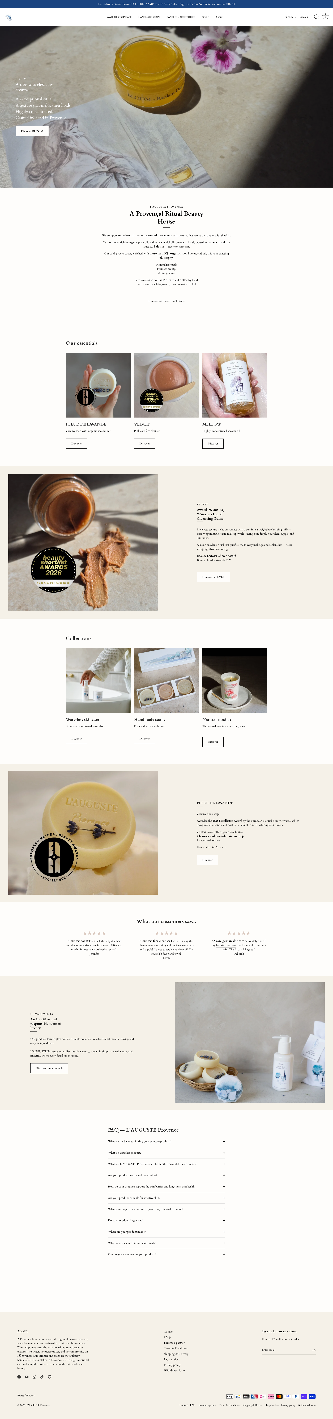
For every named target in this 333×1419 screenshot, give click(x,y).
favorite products (226, 945)
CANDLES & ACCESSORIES (181, 17)
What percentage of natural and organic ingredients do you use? (145, 1209)
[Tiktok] (42, 1377)
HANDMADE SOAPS (149, 17)
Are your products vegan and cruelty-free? (132, 1175)
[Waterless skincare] (98, 680)
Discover (76, 444)
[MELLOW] (234, 385)
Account (304, 17)
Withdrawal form (174, 1370)
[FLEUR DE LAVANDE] (98, 385)
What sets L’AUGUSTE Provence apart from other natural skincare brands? (152, 1164)
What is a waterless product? (124, 1153)
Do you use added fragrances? (125, 1220)
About (219, 17)
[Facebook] (19, 1377)
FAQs (167, 1337)
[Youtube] (26, 1377)
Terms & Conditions (176, 1348)
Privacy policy (172, 1365)
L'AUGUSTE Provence (38, 1405)
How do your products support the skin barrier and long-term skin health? (152, 1187)
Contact (168, 1332)
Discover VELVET (213, 577)
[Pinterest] (49, 1377)
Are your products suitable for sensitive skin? (134, 1198)
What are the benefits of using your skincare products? (140, 1141)
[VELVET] (166, 385)
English (289, 17)
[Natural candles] (234, 680)
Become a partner (174, 1343)
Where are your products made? (127, 1232)
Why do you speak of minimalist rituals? (132, 1243)
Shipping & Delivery (176, 1354)
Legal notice (171, 1359)
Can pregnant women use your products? (132, 1254)
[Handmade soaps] (166, 680)
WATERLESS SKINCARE (119, 17)
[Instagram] (34, 1377)
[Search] (316, 17)
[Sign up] (314, 1350)
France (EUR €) (25, 1395)
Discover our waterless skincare (166, 301)
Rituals (205, 17)
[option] (166, 107)
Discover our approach (49, 1068)
